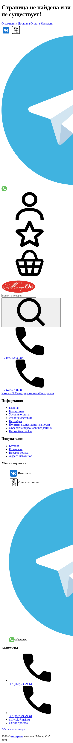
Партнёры (15, 421)
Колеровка (15, 449)
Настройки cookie (20, 431)
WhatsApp (21, 639)
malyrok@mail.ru (19, 719)
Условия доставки (20, 417)
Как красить (46, 393)
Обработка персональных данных (30, 427)
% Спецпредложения (25, 393)
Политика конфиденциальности (29, 424)
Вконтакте (24, 473)
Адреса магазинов (20, 456)
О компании (9, 23)
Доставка (24, 23)
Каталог (6, 393)
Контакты (47, 23)
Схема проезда (18, 722)
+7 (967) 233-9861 (13, 357)
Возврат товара (18, 452)
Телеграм (40, 562)
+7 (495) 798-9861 (13, 390)
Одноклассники (28, 482)
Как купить (16, 411)
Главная (14, 407)
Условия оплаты (19, 414)
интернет (17, 736)
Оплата (35, 23)
